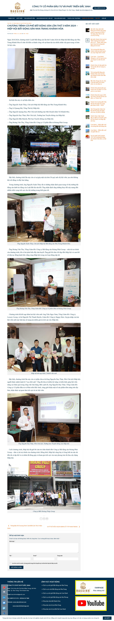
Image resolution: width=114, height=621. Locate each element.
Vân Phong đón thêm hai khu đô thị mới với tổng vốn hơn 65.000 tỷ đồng (98, 110)
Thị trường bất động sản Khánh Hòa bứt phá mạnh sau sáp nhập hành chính (98, 51)
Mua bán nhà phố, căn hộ (44, 18)
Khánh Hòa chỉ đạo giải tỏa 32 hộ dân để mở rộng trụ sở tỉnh (98, 67)
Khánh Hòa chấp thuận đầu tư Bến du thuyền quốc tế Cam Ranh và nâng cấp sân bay (99, 118)
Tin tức (97, 18)
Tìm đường (4, 594)
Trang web (59, 555)
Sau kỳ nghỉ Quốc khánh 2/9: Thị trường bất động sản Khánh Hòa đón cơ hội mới (98, 138)
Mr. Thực (26, 33)
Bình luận (12, 541)
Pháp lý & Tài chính (87, 18)
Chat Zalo (4, 599)
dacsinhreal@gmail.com (18, 594)
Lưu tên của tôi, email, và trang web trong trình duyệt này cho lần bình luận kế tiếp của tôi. (35, 563)
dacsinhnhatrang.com (22, 606)
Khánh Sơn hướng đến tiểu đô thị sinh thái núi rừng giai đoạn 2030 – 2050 (98, 103)
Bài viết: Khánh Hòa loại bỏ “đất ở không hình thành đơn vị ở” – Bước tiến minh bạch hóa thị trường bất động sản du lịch (98, 42)
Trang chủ (11, 18)
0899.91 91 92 (14, 598)
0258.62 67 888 (24, 598)
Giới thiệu (19, 18)
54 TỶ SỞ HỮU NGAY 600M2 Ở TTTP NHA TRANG (62, 526)
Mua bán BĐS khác (60, 18)
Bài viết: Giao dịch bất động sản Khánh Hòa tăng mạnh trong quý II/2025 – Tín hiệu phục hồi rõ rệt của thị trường (98, 32)
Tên (10, 555)
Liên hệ (104, 18)
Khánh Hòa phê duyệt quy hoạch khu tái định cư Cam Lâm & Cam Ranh (98, 89)
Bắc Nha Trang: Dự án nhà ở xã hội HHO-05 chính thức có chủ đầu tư (98, 82)
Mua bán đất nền (29, 18)
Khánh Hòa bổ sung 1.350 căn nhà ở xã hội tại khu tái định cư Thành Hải (98, 96)
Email (35, 555)
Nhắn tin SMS (4, 610)
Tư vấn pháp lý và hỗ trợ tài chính (21, 23)
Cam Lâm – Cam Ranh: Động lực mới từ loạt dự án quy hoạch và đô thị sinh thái (98, 59)
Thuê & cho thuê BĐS (74, 18)
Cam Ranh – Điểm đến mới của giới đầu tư (98, 131)
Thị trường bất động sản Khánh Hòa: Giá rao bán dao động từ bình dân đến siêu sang (98, 75)
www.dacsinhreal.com (19, 602)
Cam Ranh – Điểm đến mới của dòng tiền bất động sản (98, 125)
